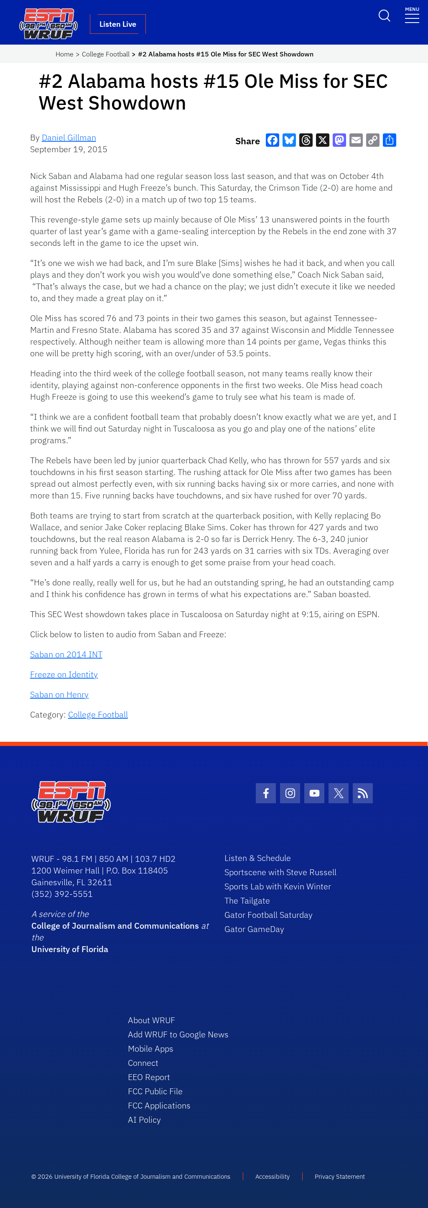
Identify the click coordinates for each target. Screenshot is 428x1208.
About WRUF (151, 1020)
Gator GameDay (254, 929)
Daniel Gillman (69, 137)
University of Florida (69, 949)
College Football (106, 54)
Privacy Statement (340, 1176)
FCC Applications (159, 1105)
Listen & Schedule (257, 857)
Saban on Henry (59, 694)
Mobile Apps (150, 1048)
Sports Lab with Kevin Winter (277, 886)
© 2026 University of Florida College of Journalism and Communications (130, 1176)
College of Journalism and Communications (115, 925)
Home (65, 54)
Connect (143, 1062)
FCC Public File (155, 1091)
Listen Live (117, 24)
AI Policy (144, 1119)
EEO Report (149, 1077)
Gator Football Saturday (268, 914)
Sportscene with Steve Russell (280, 872)
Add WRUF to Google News (178, 1034)
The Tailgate (247, 900)
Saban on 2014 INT (66, 654)
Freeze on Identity (64, 674)
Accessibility (272, 1176)
